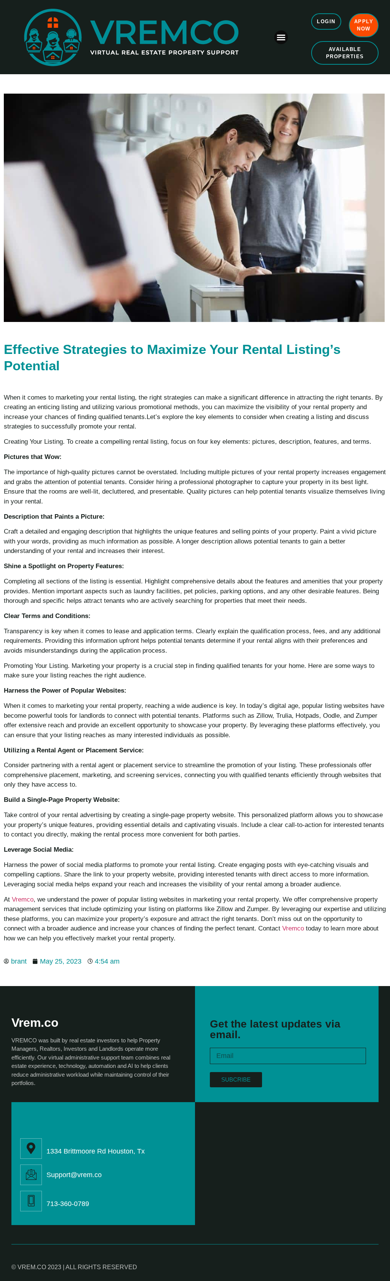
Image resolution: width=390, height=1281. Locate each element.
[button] (281, 37)
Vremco (23, 899)
